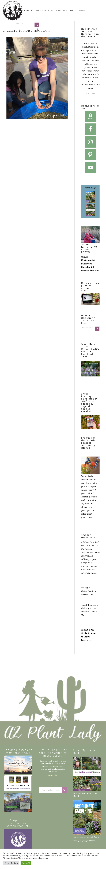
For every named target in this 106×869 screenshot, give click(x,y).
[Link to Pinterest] (7, 53)
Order (77, 750)
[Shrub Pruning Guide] (18, 802)
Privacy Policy (90, 93)
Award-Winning (88, 793)
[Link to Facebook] (3, 53)
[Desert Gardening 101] (18, 783)
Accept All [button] (26, 863)
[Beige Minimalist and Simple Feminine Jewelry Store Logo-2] (18, 843)
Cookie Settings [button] (11, 863)
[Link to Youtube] (14, 53)
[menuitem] (6, 10)
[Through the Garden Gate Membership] (18, 765)
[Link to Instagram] (11, 53)
